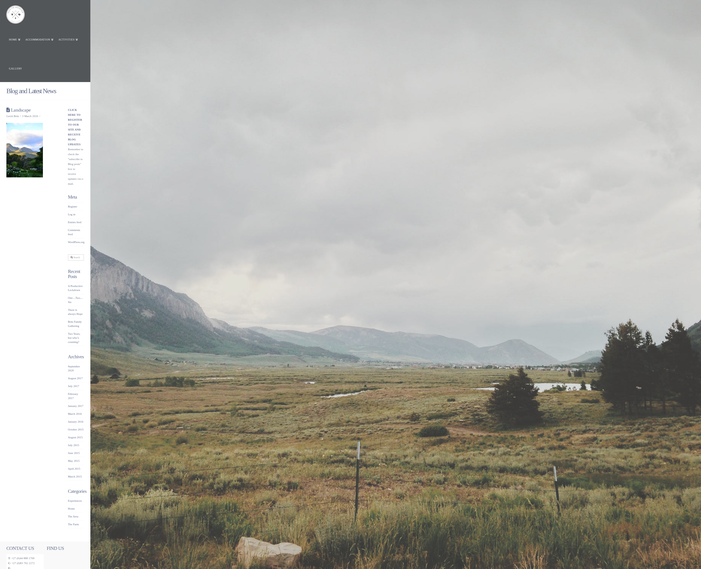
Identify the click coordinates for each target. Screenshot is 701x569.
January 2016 (75, 421)
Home (71, 508)
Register (72, 206)
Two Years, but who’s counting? (74, 337)
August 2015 (75, 437)
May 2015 (74, 460)
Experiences (75, 500)
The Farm (73, 524)
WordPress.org (76, 242)
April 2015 (74, 468)
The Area (73, 516)
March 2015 (75, 476)
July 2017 (73, 386)
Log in (71, 214)
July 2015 (73, 445)
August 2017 (75, 378)
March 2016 (75, 413)
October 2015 (76, 429)
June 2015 (74, 453)
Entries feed (74, 222)
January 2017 (75, 406)
